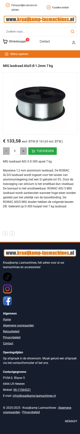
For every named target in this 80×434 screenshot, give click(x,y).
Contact (45, 41)
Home (7, 319)
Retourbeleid (11, 331)
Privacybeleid (11, 337)
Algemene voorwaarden (18, 325)
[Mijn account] (73, 42)
